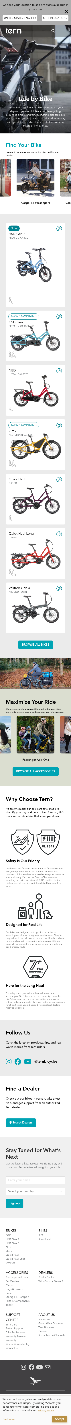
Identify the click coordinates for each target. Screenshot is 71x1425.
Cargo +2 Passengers (35, 203)
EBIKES (11, 1230)
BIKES (42, 1230)
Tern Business (46, 1327)
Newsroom (44, 1319)
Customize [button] (9, 1419)
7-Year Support (43, 999)
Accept (59, 1419)
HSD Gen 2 (12, 1243)
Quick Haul (12, 1255)
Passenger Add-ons (17, 1277)
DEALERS (45, 1273)
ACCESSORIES (17, 1273)
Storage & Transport (17, 1297)
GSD (8, 1235)
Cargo (9, 1285)
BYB (40, 1235)
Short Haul (44, 1239)
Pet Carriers (12, 1281)
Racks (9, 1293)
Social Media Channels (51, 1335)
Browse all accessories (35, 771)
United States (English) (20, 18)
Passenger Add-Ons (35, 760)
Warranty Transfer (16, 1336)
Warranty (11, 1340)
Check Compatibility (18, 1344)
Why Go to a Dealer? (50, 1281)
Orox (9, 1251)
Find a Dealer (46, 1277)
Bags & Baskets (14, 1289)
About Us (46, 1315)
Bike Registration (15, 1332)
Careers (42, 1331)
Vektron (10, 1262)
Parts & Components (17, 1301)
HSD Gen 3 (12, 1239)
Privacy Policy (46, 1410)
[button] (62, 31)
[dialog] (35, 1410)
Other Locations (55, 18)
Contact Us (12, 1348)
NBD (8, 1247)
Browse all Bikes (35, 644)
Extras (9, 1305)
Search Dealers (22, 1122)
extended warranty (40, 996)
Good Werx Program (50, 1323)
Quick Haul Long (15, 1259)
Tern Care (11, 1324)
